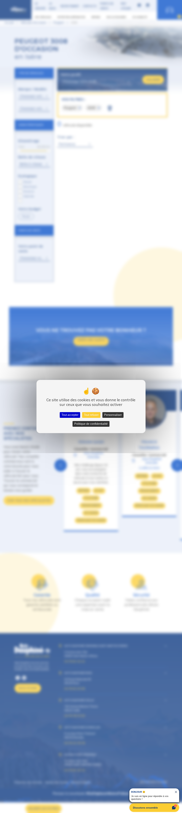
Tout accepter (69, 414)
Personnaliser (113, 414)
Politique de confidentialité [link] (91, 423)
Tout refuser (91, 414)
